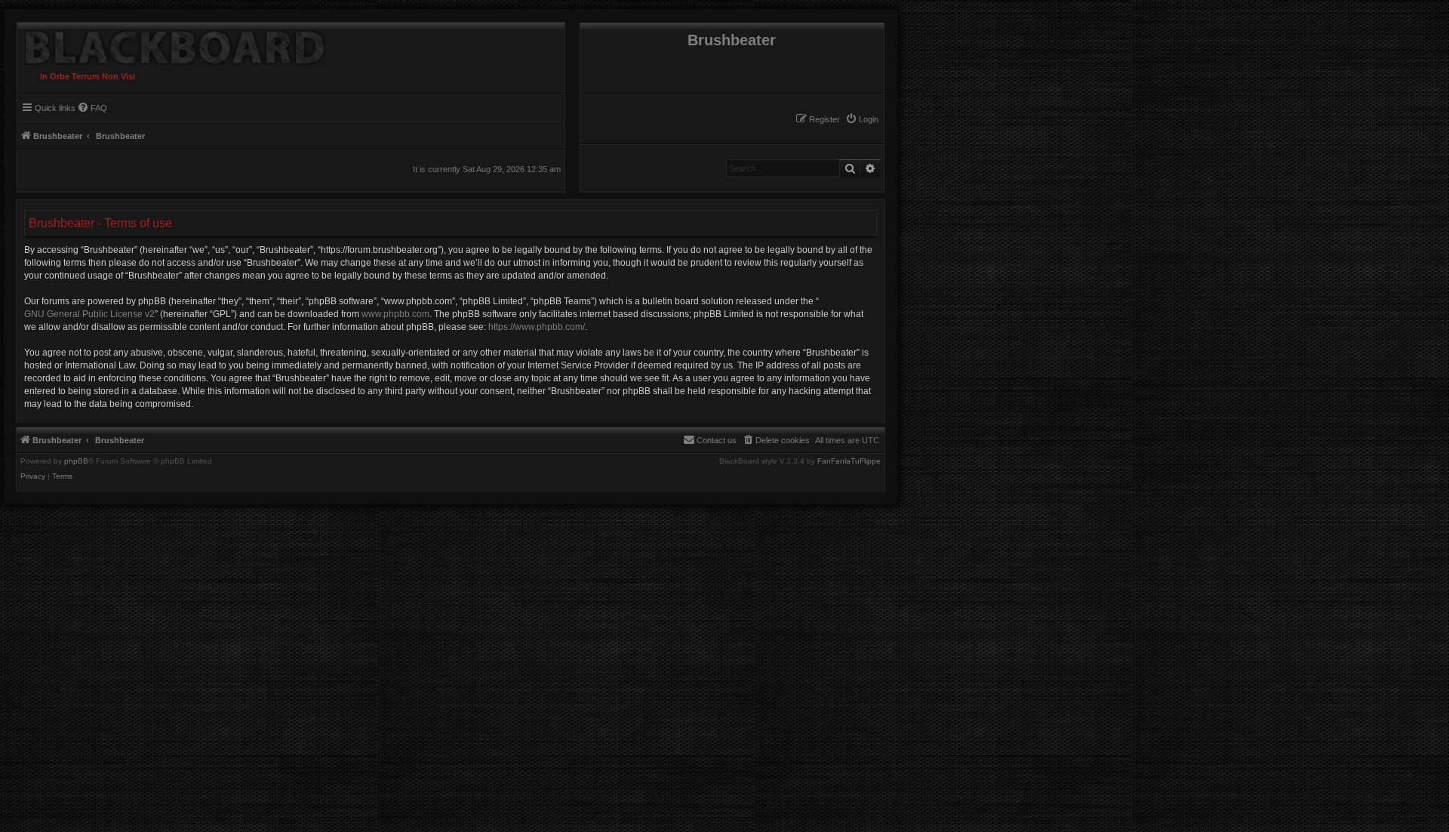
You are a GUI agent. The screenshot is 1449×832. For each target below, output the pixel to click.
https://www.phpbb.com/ (536, 327)
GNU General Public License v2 (89, 314)
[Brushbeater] (171, 44)
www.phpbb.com (395, 314)
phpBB (76, 461)
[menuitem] (861, 119)
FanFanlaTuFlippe (849, 461)
